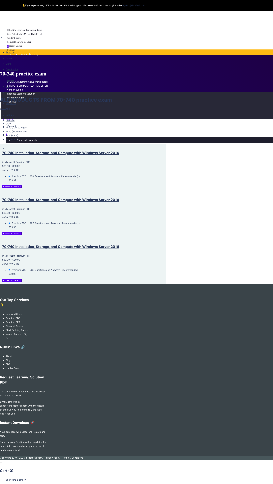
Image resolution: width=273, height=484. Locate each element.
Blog (8, 360)
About (9, 356)
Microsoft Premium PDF (17, 162)
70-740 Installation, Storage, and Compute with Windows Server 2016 (60, 153)
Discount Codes (14, 326)
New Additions (13, 314)
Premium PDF (13, 318)
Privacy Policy (52, 457)
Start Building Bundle (17, 330)
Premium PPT (13, 322)
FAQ (8, 364)
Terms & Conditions (72, 457)
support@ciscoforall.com (13, 405)
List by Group (13, 368)
